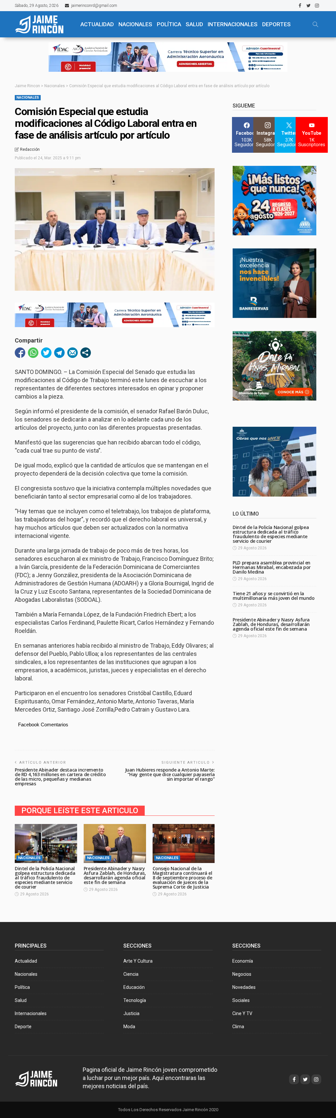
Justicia (131, 1013)
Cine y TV (242, 1013)
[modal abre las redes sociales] (85, 352)
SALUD (194, 24)
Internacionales (233, 24)
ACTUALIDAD (97, 24)
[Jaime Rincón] (43, 24)
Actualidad (26, 961)
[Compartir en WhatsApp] (33, 352)
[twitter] (308, 5)
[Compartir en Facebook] (20, 352)
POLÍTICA (169, 24)
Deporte (23, 1026)
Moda (129, 1026)
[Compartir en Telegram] (59, 352)
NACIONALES (135, 24)
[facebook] (300, 5)
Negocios (241, 974)
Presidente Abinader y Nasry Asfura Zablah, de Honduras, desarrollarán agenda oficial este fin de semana (115, 875)
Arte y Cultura (138, 961)
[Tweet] (46, 352)
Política (22, 987)
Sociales (241, 1000)
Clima (238, 1026)
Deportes (276, 24)
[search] (315, 24)
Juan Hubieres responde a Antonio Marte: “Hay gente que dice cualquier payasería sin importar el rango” (170, 774)
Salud (21, 1000)
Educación (134, 987)
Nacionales (27, 97)
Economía (242, 961)
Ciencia (130, 974)
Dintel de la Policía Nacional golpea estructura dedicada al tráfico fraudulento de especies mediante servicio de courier (45, 877)
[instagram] (317, 5)
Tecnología (134, 1000)
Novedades (244, 987)
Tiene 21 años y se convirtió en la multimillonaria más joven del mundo (273, 595)
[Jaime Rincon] (42, 1077)
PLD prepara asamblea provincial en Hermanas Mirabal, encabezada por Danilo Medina (272, 567)
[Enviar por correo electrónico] (72, 352)
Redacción (30, 149)
